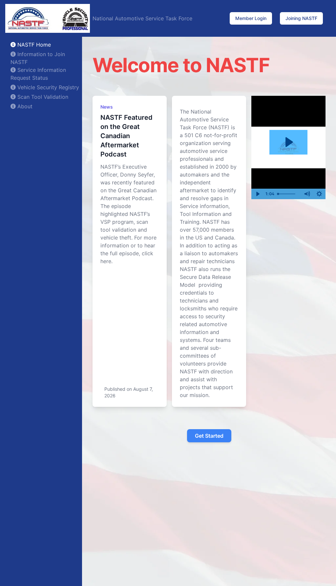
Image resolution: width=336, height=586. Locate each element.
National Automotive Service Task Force (142, 18)
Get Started (209, 435)
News (106, 107)
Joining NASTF (301, 18)
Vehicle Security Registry (47, 87)
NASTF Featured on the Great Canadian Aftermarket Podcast (126, 136)
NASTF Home (33, 44)
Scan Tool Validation (42, 97)
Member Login (250, 18)
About (24, 106)
